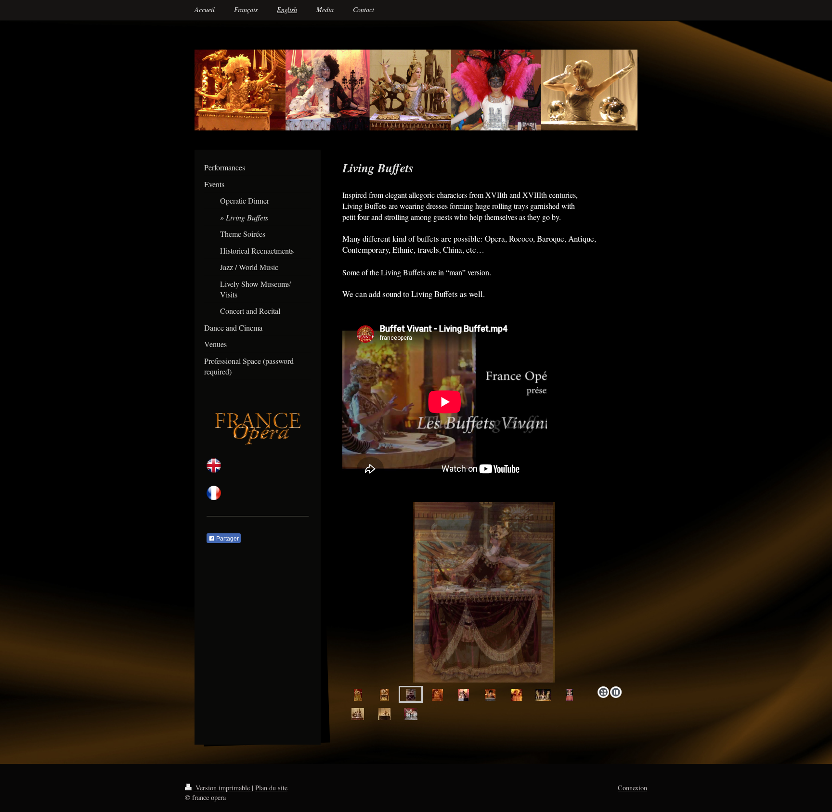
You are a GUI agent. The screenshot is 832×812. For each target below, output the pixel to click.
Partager (227, 538)
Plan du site (271, 787)
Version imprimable (223, 787)
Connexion (632, 787)
